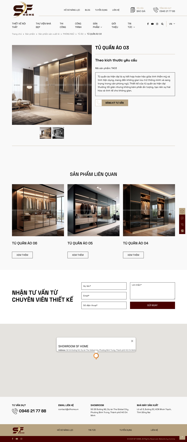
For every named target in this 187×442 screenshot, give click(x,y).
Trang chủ (17, 34)
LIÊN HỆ (116, 10)
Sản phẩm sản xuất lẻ (48, 34)
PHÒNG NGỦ (68, 34)
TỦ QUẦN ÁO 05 (80, 243)
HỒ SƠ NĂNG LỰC (72, 10)
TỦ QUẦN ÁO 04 (135, 243)
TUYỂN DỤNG (101, 10)
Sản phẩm (30, 34)
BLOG (87, 10)
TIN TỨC (92, 430)
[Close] (132, 341)
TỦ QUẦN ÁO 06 (24, 243)
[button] (96, 356)
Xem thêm (22, 255)
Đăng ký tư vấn (114, 102)
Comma (172, 439)
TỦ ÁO (80, 34)
